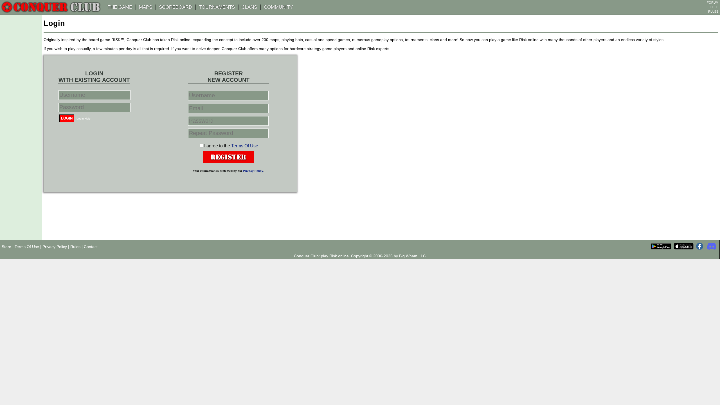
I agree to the (231, 145)
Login (67, 118)
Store (6, 246)
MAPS (145, 7)
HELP (714, 7)
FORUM (712, 2)
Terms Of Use (244, 145)
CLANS (249, 7)
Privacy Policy (253, 170)
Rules (75, 246)
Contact (91, 246)
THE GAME (120, 7)
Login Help (83, 118)
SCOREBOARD (175, 7)
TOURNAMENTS (217, 7)
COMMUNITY (278, 7)
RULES (713, 11)
